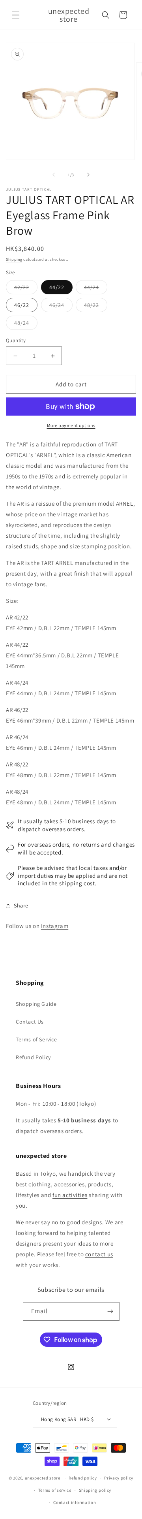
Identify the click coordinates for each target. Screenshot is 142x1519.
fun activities (69, 1195)
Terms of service (54, 1490)
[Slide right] (88, 174)
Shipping (14, 259)
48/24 (25, 324)
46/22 (21, 305)
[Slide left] (53, 174)
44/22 (56, 287)
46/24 (61, 306)
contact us (99, 1254)
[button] (15, 15)
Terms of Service (36, 1039)
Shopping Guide (36, 1003)
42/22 (25, 288)
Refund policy (83, 1478)
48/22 (95, 306)
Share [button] (21, 905)
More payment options (71, 425)
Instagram (54, 926)
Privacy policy (118, 1478)
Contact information (74, 1502)
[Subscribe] (110, 1311)
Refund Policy (33, 1057)
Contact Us (30, 1021)
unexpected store (42, 1478)
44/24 (95, 288)
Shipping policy (95, 1490)
